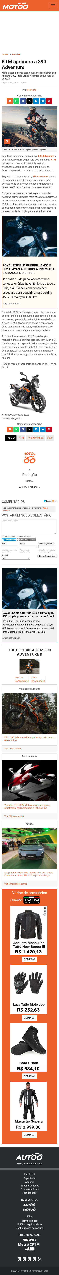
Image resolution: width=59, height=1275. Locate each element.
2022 (50, 438)
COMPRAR (29, 959)
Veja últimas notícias (14, 816)
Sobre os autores (30, 1189)
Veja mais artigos (28, 487)
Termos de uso (29, 1220)
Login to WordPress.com (26, 539)
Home (5, 54)
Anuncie (29, 1182)
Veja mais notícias (12, 748)
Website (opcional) (46, 543)
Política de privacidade (29, 1224)
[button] (10, 101)
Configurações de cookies (29, 1228)
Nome (4, 543)
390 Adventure (35, 438)
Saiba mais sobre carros (15, 884)
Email (22, 543)
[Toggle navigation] (53, 6)
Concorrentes (22, 681)
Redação (32, 90)
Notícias (16, 54)
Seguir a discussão (54, 501)
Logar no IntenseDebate (9, 539)
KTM (21, 438)
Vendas (19, 677)
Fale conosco (29, 1192)
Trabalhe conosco (29, 1185)
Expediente (29, 1178)
